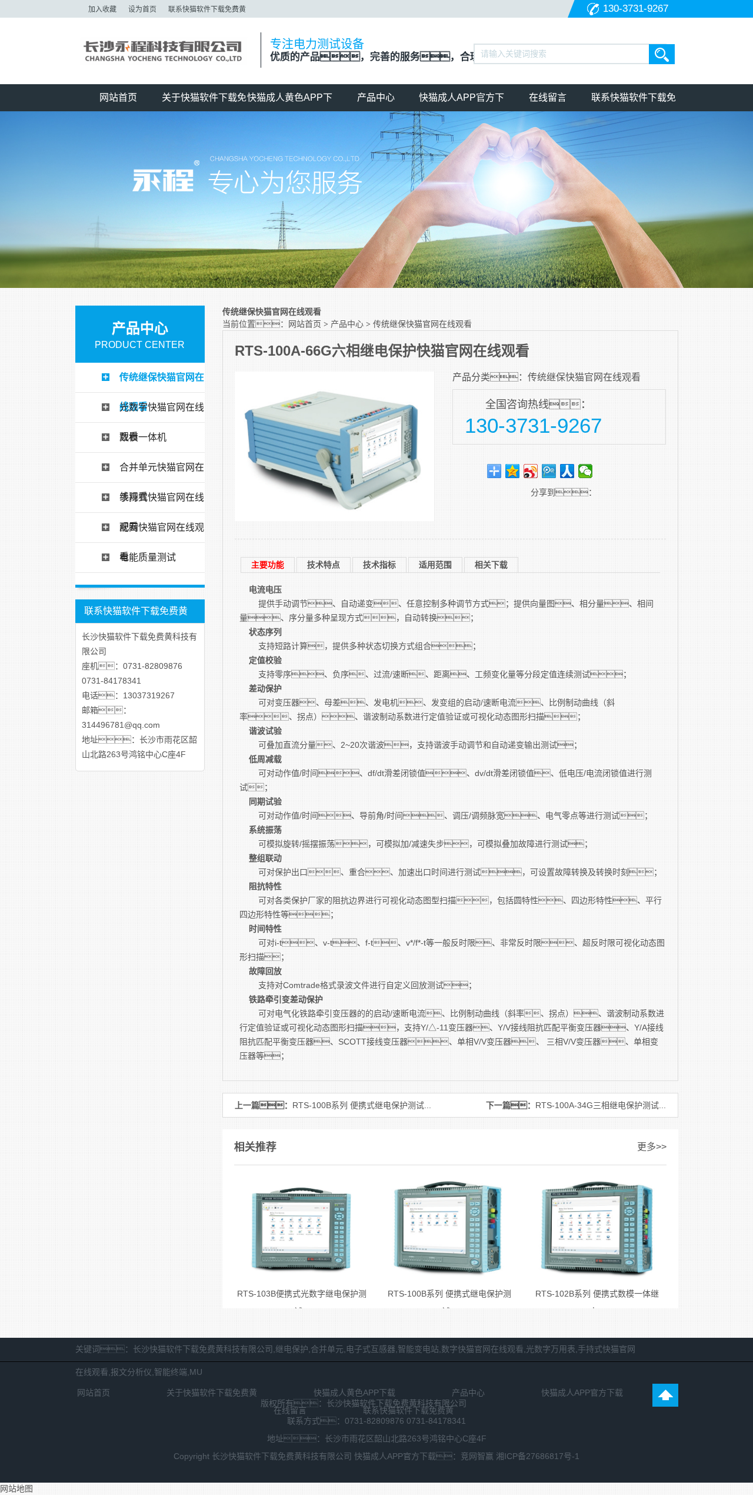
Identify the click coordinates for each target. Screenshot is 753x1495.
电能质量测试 (147, 557)
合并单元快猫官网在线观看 (161, 472)
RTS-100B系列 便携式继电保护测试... (361, 1105)
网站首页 (118, 97)
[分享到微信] (585, 471)
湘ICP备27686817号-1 (537, 1456)
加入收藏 (102, 9)
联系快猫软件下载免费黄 (207, 9)
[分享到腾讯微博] (549, 471)
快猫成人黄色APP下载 (289, 101)
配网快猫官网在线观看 (161, 532)
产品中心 (376, 97)
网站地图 (16, 1488)
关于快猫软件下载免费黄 (204, 101)
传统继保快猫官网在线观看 (161, 382)
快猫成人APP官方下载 (461, 101)
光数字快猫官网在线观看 (161, 412)
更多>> (652, 1147)
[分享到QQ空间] (512, 471)
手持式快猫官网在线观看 (161, 502)
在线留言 (548, 97)
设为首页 (142, 9)
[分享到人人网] (567, 471)
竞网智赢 (477, 1456)
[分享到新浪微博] (531, 471)
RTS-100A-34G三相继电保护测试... (600, 1105)
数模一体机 (142, 437)
